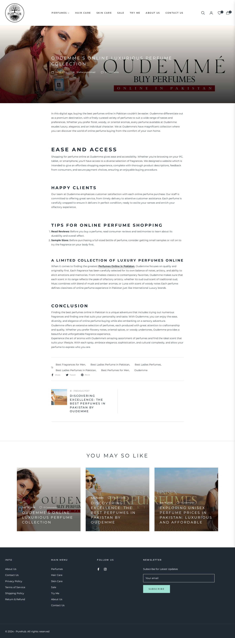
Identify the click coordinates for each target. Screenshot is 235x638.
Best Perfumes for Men (115, 370)
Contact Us (12, 575)
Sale (53, 587)
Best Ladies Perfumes (148, 364)
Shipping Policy (14, 593)
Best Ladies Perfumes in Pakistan (76, 370)
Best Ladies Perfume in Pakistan (109, 364)
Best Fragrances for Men (70, 364)
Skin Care (56, 581)
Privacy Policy (13, 581)
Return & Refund (15, 599)
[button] (203, 13)
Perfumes (57, 569)
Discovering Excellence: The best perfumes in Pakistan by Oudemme (88, 403)
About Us (10, 569)
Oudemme (140, 370)
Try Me (55, 593)
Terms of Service (15, 587)
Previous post (81, 391)
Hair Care (56, 575)
